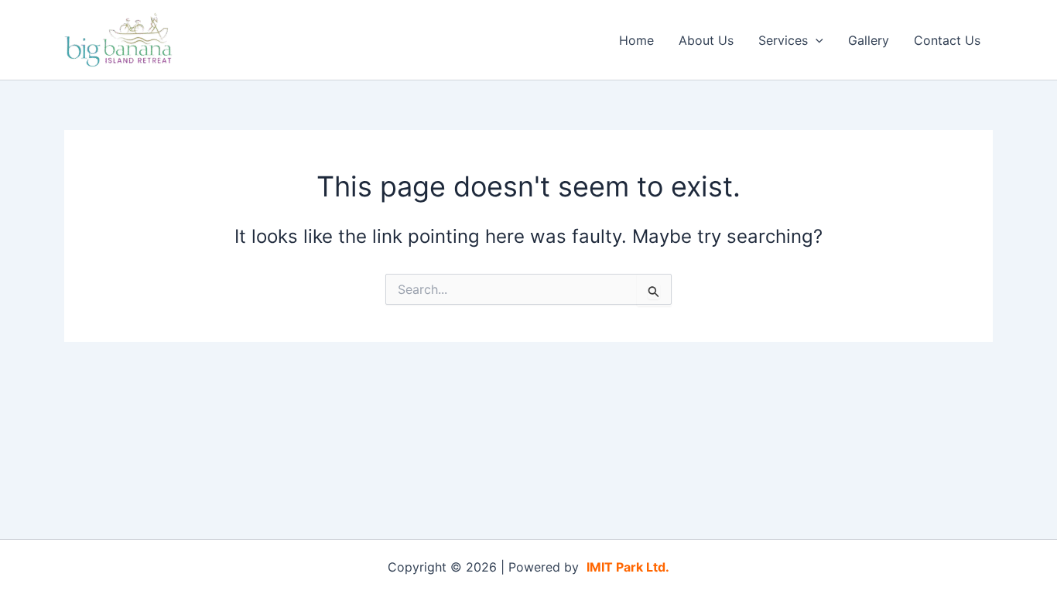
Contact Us (947, 40)
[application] (815, 40)
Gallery (868, 40)
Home (636, 40)
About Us (706, 40)
